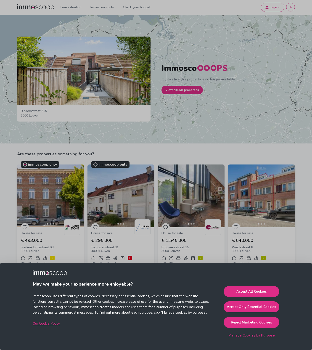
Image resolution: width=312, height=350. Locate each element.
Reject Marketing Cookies (251, 322)
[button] (50, 195)
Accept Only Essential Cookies (251, 307)
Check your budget (136, 7)
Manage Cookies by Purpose (251, 335)
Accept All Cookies (251, 291)
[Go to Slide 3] (53, 224)
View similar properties (182, 90)
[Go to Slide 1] (47, 224)
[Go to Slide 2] (50, 224)
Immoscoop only (102, 7)
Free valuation (71, 7)
